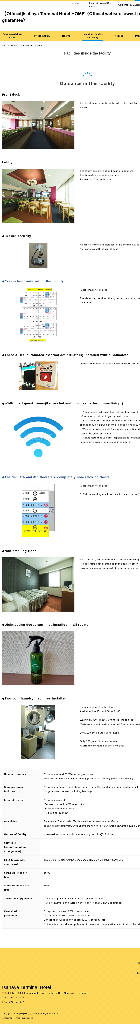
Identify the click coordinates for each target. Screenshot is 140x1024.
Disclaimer (7, 1018)
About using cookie (24, 1018)
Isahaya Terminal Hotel (26, 987)
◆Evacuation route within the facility (33, 281)
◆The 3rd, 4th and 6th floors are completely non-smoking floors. (56, 477)
